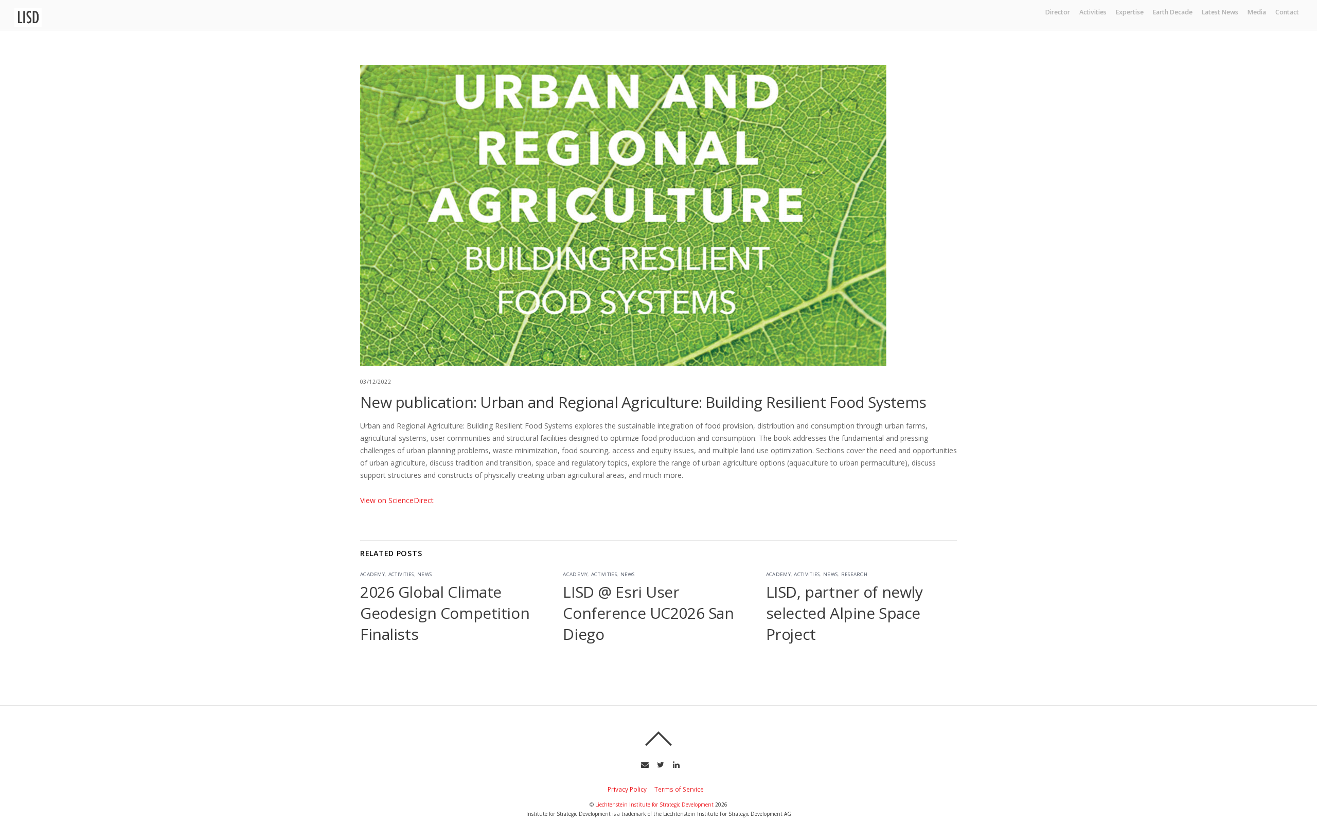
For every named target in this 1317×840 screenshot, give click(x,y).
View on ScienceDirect (397, 500)
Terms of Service (679, 789)
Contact (1287, 12)
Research (854, 574)
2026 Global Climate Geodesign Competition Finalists (444, 613)
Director (1057, 12)
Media (1257, 12)
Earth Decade (1173, 12)
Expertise (1130, 12)
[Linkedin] (675, 764)
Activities (1093, 12)
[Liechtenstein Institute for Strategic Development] (28, 22)
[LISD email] (643, 764)
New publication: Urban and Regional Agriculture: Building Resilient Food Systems (643, 402)
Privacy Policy (627, 789)
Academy (372, 574)
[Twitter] (659, 764)
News (424, 574)
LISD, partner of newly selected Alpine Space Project (844, 613)
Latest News (1220, 12)
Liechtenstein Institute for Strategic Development (654, 804)
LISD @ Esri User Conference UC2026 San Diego (648, 613)
